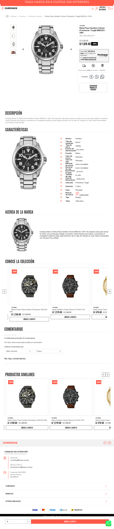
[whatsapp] (102, 77)
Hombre (22, 16)
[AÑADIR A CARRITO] (29, 319)
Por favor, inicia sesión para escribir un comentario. (23, 342)
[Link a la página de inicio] (7, 16)
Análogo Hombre (35, 16)
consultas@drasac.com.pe (19, 460)
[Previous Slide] (4, 292)
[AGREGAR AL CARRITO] (70, 521)
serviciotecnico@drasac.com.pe (21, 467)
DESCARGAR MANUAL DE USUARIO (93, 88)
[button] (92, 8)
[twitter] (97, 77)
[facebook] (91, 77)
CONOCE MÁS (83, 195)
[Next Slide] (109, 292)
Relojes (14, 16)
